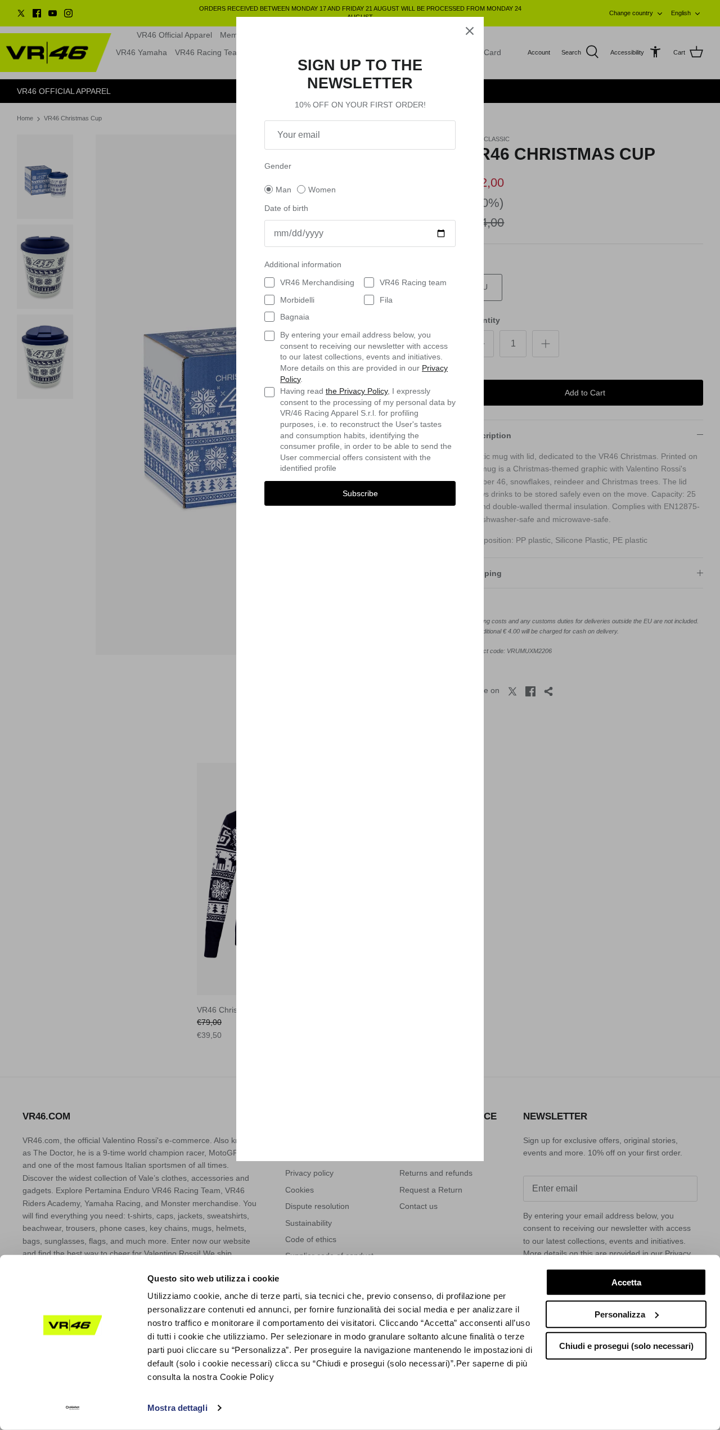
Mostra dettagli (177, 1408)
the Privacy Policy (357, 390)
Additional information (302, 264)
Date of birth (286, 208)
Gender (277, 165)
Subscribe (360, 493)
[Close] (469, 31)
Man (283, 189)
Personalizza (620, 1314)
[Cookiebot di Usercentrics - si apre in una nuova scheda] (73, 1408)
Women (322, 189)
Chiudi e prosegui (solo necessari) (626, 1346)
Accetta (626, 1282)
